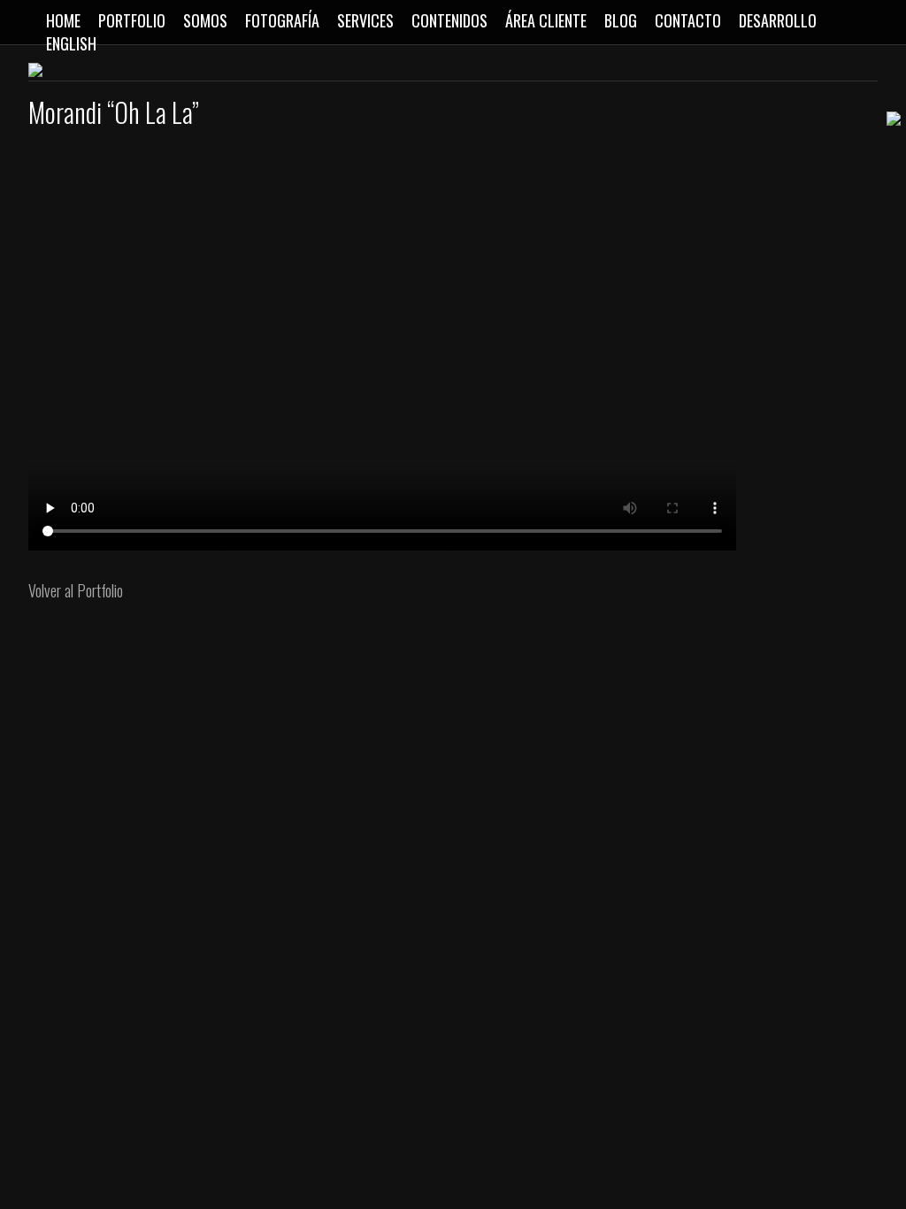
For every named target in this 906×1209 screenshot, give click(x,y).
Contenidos (449, 20)
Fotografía (282, 20)
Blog (620, 20)
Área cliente (546, 20)
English (71, 43)
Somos (205, 20)
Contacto (688, 20)
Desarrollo (778, 20)
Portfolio (131, 20)
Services (365, 20)
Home (63, 20)
